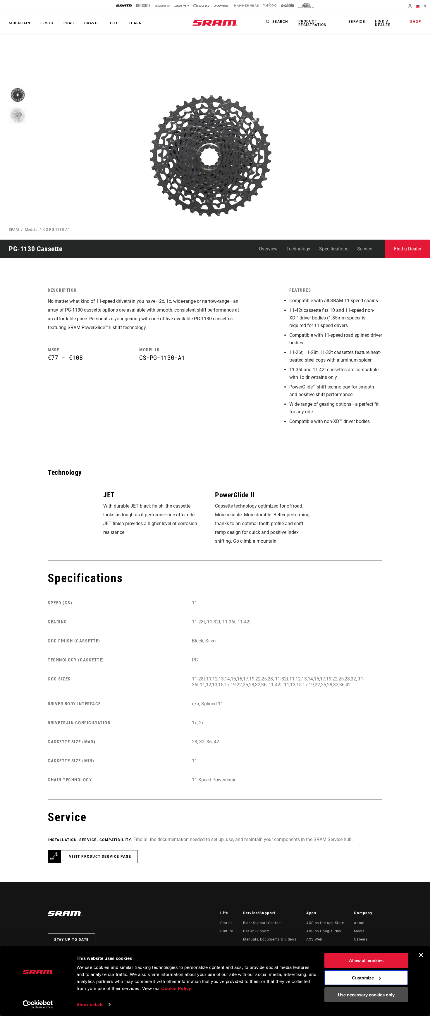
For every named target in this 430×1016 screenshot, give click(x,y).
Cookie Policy (176, 988)
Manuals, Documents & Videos (269, 939)
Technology (298, 249)
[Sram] (124, 5)
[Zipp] (181, 5)
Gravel (92, 23)
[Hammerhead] (246, 5)
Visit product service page (100, 857)
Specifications (333, 249)
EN (423, 6)
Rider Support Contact (262, 923)
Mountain (19, 23)
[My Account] (409, 6)
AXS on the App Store (325, 923)
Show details (90, 1004)
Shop (415, 22)
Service (356, 22)
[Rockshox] (143, 5)
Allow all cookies (366, 960)
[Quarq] (201, 5)
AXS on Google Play (323, 931)
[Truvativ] (162, 5)
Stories (226, 923)
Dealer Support (256, 931)
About (359, 923)
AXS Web (314, 939)
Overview (268, 249)
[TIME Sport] (222, 5)
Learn (135, 23)
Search (280, 22)
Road (68, 23)
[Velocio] (269, 5)
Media (359, 931)
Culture (226, 931)
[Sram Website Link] (215, 23)
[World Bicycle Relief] (306, 5)
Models (31, 230)
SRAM (14, 230)
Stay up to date (71, 940)
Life (114, 23)
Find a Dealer (383, 23)
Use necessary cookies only (366, 994)
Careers (360, 939)
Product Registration (312, 23)
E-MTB (47, 23)
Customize (363, 977)
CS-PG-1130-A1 (56, 230)
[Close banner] (421, 955)
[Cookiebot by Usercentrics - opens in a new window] (37, 1004)
